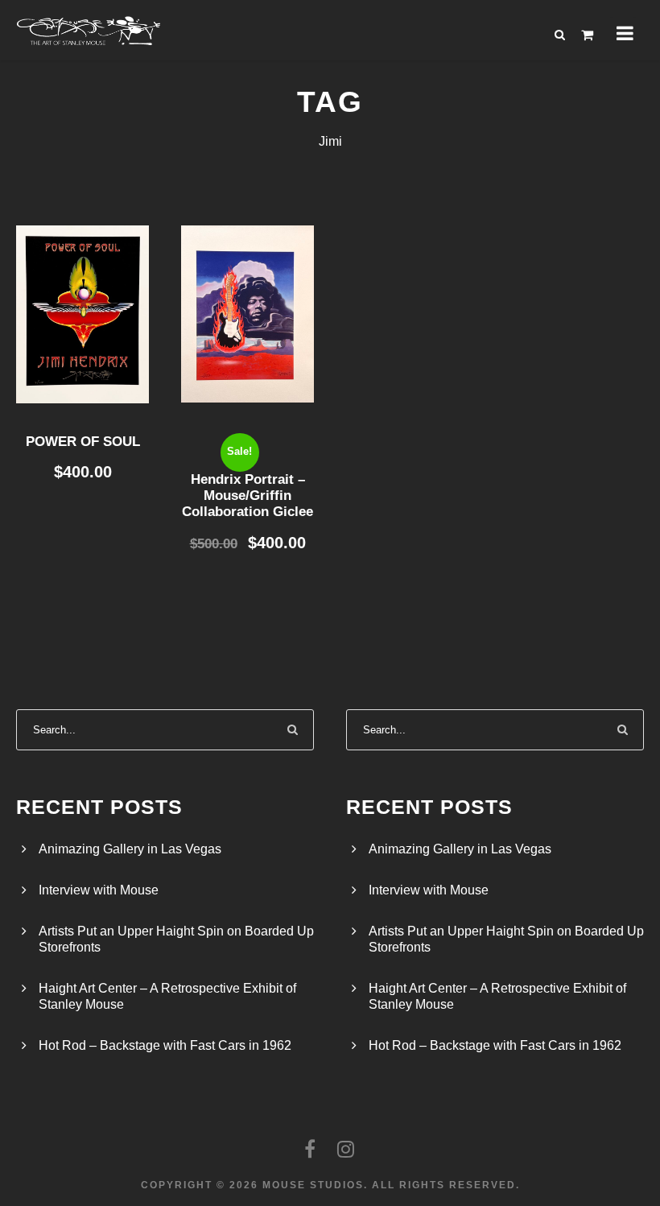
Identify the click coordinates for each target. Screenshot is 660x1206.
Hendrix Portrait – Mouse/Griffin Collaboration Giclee (247, 496)
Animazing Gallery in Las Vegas (130, 849)
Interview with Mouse (99, 890)
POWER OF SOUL (83, 441)
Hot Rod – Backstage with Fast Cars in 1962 (165, 1045)
